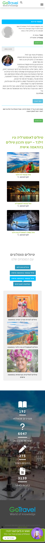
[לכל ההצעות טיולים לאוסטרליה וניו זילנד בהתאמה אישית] (22, 323)
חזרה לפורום (38, 43)
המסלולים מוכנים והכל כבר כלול (17, 532)
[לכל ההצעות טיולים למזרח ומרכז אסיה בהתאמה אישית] (22, 296)
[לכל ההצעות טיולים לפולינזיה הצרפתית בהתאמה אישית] (22, 351)
